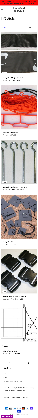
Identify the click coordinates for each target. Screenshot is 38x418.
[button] (2, 9)
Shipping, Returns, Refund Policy (13, 381)
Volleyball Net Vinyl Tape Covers (13, 78)
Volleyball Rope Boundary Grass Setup (15, 187)
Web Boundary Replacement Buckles (14, 296)
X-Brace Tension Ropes (10, 351)
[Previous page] (9, 362)
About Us (6, 377)
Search (6, 373)
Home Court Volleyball (16, 414)
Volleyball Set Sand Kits (10, 242)
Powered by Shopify (25, 414)
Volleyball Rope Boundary (11, 132)
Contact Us (8, 416)
